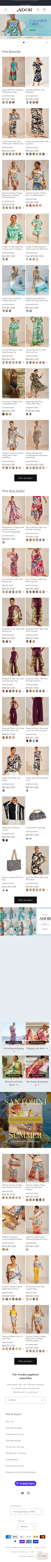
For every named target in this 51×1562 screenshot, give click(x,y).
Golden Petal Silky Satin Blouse (11, 779)
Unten (35, 979)
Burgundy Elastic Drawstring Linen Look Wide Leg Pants (37, 729)
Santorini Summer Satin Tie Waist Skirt (12, 1337)
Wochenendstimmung (37, 1083)
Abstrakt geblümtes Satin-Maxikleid (35, 91)
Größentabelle (12, 1460)
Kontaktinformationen (27, 1556)
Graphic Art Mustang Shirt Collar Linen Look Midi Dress (37, 248)
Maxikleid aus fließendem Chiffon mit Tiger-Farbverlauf (37, 299)
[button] (6, 10)
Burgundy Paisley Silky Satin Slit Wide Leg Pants (37, 680)
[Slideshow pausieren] (48, 42)
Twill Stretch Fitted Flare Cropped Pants (35, 1288)
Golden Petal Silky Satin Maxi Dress (37, 779)
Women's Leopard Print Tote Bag (12, 878)
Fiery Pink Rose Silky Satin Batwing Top (12, 580)
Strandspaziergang (14, 1048)
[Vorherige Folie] (19, 42)
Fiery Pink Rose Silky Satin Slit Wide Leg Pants (36, 528)
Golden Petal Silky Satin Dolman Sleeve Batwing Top (13, 143)
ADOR (13, 1547)
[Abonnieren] (42, 1400)
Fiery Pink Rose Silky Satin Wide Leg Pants (36, 580)
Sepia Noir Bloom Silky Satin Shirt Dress (37, 878)
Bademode (35, 1009)
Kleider (12, 1009)
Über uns (10, 1421)
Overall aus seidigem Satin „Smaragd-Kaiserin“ (12, 403)
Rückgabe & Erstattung (16, 1453)
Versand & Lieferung (15, 1447)
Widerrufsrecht (40, 1547)
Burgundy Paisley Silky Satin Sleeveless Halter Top (13, 729)
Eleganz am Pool (36, 1048)
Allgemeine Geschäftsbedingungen (21, 1472)
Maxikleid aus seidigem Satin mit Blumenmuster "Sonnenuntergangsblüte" (13, 529)
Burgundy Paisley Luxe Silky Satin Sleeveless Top (13, 680)
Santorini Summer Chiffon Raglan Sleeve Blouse (12, 1288)
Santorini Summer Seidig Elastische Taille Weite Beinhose (35, 1187)
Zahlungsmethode (13, 1441)
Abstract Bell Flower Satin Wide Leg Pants (36, 351)
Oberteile (12, 979)
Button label (25, 27)
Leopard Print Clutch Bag (35, 828)
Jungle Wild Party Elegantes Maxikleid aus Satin (12, 91)
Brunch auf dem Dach (13, 1083)
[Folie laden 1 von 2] (24, 42)
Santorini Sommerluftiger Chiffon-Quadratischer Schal (36, 1238)
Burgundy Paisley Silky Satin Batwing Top (13, 630)
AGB (32, 1552)
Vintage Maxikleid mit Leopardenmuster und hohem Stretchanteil (36, 455)
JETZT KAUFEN (25, 921)
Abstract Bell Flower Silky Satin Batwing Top (12, 351)
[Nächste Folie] (32, 42)
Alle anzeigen (26, 478)
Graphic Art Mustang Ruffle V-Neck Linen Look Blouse (12, 248)
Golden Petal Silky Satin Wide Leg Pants (37, 143)
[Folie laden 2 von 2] (27, 42)
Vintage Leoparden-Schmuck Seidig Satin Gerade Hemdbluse (13, 455)
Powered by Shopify (24, 1547)
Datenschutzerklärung (19, 1552)
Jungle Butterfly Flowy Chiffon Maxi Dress (34, 403)
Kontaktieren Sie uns (15, 1434)
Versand (40, 1552)
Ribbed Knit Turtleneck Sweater (11, 829)
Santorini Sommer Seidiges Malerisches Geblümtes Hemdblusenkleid (12, 195)
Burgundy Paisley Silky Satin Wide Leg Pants (37, 630)
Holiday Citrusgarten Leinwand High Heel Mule (12, 1238)
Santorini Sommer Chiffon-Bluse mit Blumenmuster (36, 194)
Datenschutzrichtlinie (15, 1466)
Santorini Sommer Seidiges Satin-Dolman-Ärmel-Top (12, 1186)
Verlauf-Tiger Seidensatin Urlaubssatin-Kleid (11, 299)
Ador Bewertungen (14, 1428)
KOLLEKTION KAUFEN (25, 1119)
